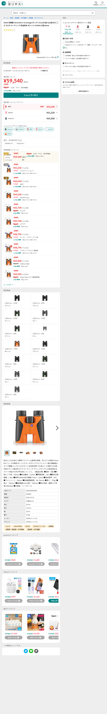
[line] (31, 651)
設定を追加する (84, 91)
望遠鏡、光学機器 (21, 18)
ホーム (6, 18)
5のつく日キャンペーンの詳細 (91, 71)
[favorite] (57, 22)
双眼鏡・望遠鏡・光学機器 (15, 529)
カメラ (8, 526)
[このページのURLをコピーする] (36, 651)
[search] (93, 13)
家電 (11, 18)
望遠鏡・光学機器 (33, 529)
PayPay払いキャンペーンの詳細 (72, 71)
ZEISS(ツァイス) (39, 526)
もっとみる (7, 285)
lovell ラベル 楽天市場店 (19, 87)
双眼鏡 (51, 526)
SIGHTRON (18, 526)
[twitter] (25, 651)
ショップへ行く (31, 95)
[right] (57, 428)
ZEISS (27, 526)
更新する (45, 71)
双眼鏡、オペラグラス (36, 18)
